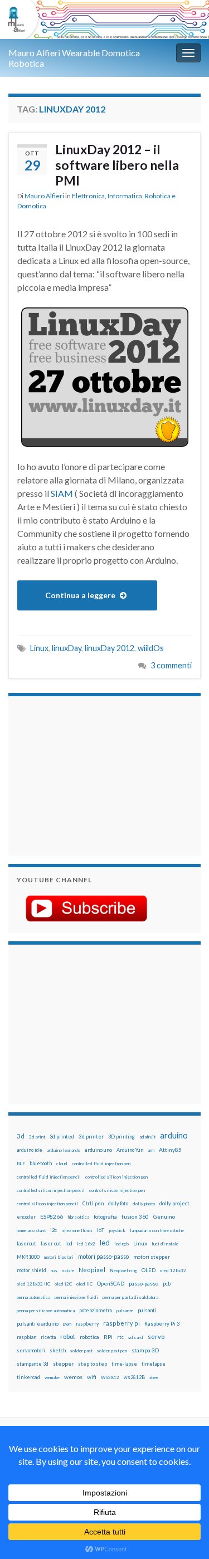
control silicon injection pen (117, 1190)
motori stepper (151, 1257)
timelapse (154, 1364)
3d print (37, 1137)
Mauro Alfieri (44, 196)
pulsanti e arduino (38, 1324)
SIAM (62, 493)
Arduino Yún (129, 1150)
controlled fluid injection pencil (49, 1177)
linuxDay (66, 648)
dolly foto (118, 1203)
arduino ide (29, 1150)
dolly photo (144, 1203)
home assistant (31, 1230)
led (105, 1243)
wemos (73, 1377)
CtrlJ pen (93, 1203)
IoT (100, 1230)
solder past (81, 1350)
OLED (148, 1270)
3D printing (121, 1136)
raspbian (26, 1337)
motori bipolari (59, 1257)
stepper (63, 1363)
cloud (61, 1163)
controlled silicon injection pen (116, 1177)
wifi (91, 1377)
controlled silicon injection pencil (51, 1190)
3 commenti (171, 665)
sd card (135, 1337)
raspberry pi (121, 1323)
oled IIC (84, 1284)
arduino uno (98, 1150)
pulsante (124, 1310)
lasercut (26, 1243)
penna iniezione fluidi (76, 1297)
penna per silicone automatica (46, 1310)
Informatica (125, 196)
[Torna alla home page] (104, 19)
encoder (26, 1217)
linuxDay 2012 (109, 648)
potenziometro (95, 1310)
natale (68, 1270)
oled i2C (63, 1284)
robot (67, 1336)
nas (54, 1270)
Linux (39, 648)
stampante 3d (32, 1364)
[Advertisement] (86, 774)
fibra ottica (78, 1217)
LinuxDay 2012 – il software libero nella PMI (117, 164)
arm (151, 1150)
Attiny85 (170, 1149)
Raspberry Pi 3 (161, 1324)
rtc (120, 1337)
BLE (21, 1163)
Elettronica (88, 196)
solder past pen (112, 1350)
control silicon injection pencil (47, 1203)
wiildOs (151, 648)
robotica (89, 1337)
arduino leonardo (63, 1150)
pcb (167, 1284)
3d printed (62, 1136)
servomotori (31, 1350)
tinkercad (28, 1377)
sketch (58, 1350)
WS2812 (110, 1377)
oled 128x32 (173, 1270)
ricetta (48, 1337)
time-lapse (124, 1364)
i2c (53, 1230)
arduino (174, 1135)
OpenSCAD (110, 1283)
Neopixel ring (123, 1270)
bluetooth (41, 1163)
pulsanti (147, 1310)
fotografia (105, 1217)
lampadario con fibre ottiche (157, 1230)
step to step (92, 1364)
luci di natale (165, 1244)
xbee (153, 1377)
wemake (52, 1377)
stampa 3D (145, 1350)
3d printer (91, 1136)
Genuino (164, 1216)
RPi (108, 1336)
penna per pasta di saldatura (130, 1297)
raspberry (87, 1324)
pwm (67, 1324)
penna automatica (33, 1297)
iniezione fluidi (77, 1230)
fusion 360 (135, 1216)
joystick (117, 1230)
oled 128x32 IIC (33, 1284)
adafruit (147, 1137)
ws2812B (134, 1377)
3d (21, 1136)
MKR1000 (28, 1257)
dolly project (174, 1203)
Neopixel (92, 1269)
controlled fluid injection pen (101, 1163)
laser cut (51, 1243)
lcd (68, 1243)
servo (156, 1336)
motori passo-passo (103, 1256)
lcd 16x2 (86, 1244)
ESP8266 (51, 1216)
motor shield (31, 1270)
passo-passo (143, 1283)
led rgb (121, 1244)
